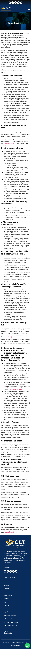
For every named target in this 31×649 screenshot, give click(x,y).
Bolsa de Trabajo (8, 595)
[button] (28, 8)
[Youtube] (21, 2)
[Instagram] (15, 2)
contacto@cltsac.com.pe (10, 143)
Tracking (6, 598)
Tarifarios (6, 602)
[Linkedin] (18, 2)
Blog (5, 592)
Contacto (6, 605)
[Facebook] (10, 2)
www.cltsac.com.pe (9, 388)
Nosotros (6, 585)
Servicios (6, 588)
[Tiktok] (12, 2)
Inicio (5, 582)
